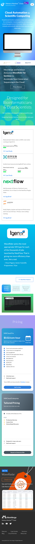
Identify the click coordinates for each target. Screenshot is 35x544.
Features (4, 531)
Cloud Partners (12, 533)
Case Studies (14, 531)
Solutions (24, 531)
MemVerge (13, 5)
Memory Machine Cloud (9, 520)
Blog (3, 533)
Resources (23, 533)
